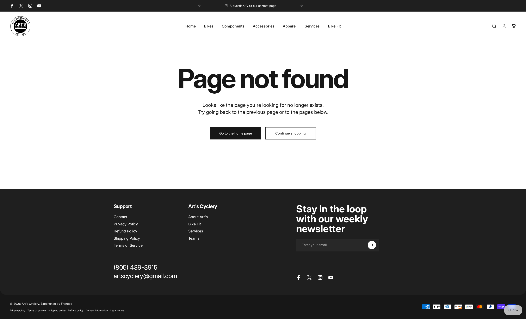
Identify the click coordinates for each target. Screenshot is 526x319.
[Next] (301, 6)
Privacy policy (17, 310)
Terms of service (36, 310)
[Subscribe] (372, 245)
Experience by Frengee (56, 303)
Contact (120, 217)
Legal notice (117, 310)
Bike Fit (194, 224)
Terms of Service (128, 245)
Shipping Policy (127, 238)
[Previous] (199, 6)
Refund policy (75, 310)
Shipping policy (57, 310)
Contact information (97, 310)
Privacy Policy (126, 224)
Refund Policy (125, 231)
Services (195, 231)
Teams (193, 238)
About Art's (198, 217)
